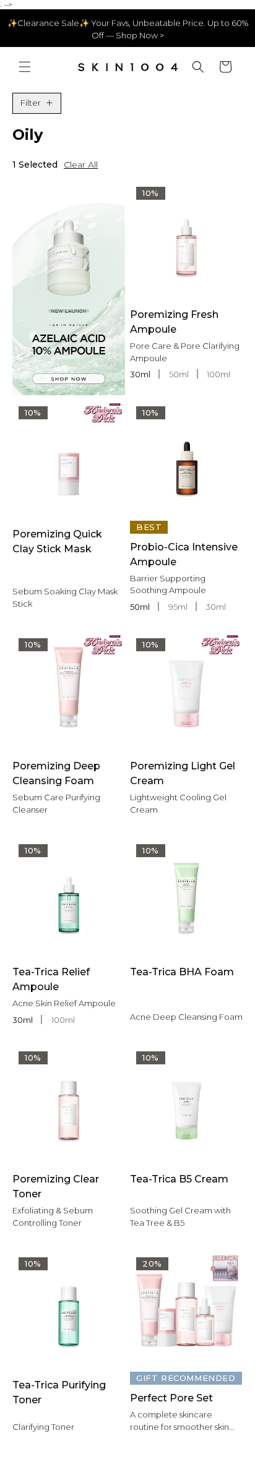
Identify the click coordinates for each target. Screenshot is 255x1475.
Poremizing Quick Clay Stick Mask (57, 541)
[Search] (198, 66)
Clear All (81, 164)
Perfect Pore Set (171, 1398)
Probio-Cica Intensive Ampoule (184, 554)
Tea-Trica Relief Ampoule (51, 979)
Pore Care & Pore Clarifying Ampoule (185, 352)
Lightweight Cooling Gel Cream (178, 803)
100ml (218, 374)
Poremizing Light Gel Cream (182, 773)
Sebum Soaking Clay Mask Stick (65, 597)
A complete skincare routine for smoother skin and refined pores (179, 1421)
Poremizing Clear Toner (55, 1186)
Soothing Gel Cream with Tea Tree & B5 (180, 1216)
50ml (180, 374)
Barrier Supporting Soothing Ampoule (168, 584)
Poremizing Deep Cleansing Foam (56, 773)
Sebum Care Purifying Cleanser (56, 803)
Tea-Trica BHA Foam (182, 972)
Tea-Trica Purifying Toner (59, 1392)
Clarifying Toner (43, 1427)
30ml (141, 374)
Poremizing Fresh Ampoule (174, 322)
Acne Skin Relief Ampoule (64, 1003)
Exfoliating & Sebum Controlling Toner (52, 1216)
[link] (68, 288)
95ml (178, 607)
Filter (30, 103)
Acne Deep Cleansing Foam (186, 1017)
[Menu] (24, 66)
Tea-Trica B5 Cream (179, 1179)
